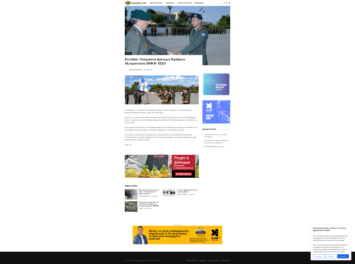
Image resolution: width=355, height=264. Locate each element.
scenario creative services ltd (152, 260)
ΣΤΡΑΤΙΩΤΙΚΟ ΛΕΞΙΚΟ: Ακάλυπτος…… (215, 146)
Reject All (331, 256)
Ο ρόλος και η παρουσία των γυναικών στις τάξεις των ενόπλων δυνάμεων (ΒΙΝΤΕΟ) (149, 204)
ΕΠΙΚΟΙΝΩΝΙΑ (199, 3)
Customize (319, 256)
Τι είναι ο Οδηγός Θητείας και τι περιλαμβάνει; (187, 191)
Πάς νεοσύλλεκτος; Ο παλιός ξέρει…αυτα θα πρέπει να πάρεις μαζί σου (149, 191)
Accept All (343, 256)
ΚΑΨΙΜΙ (128, 53)
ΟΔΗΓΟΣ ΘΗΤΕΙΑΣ (156, 3)
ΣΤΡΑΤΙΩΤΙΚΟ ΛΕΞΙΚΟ (185, 3)
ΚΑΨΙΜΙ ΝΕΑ (170, 3)
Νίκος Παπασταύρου (135, 69)
